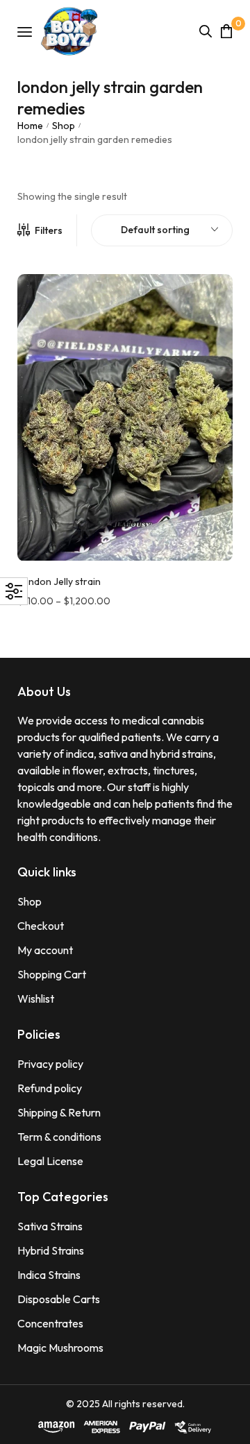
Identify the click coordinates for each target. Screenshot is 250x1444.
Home (30, 125)
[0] (226, 31)
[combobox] (162, 230)
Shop (63, 125)
